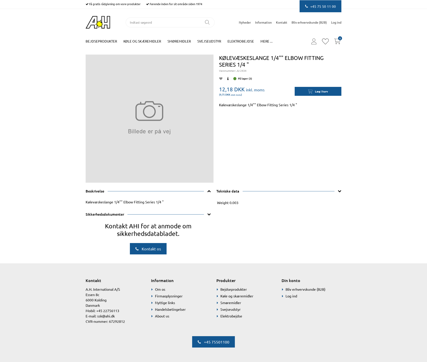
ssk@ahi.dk (106, 316)
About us (162, 316)
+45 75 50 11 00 (323, 6)
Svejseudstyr (209, 41)
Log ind (291, 296)
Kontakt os (151, 248)
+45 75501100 (216, 342)
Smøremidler (179, 41)
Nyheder (245, 22)
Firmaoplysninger (169, 296)
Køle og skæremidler (142, 41)
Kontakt (281, 22)
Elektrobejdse (241, 41)
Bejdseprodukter (101, 41)
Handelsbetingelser (170, 309)
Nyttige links (165, 302)
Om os (160, 289)
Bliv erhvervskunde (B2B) (309, 22)
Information (263, 22)
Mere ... (266, 41)
